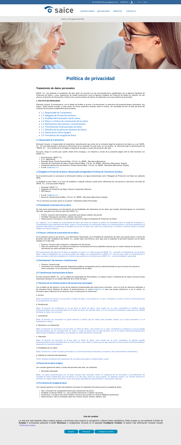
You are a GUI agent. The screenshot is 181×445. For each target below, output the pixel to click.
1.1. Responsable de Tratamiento (56, 112)
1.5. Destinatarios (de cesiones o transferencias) (63, 123)
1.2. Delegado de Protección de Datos (58, 115)
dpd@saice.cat (52, 167)
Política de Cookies (27, 425)
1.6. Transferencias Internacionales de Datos (61, 126)
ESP (139, 2)
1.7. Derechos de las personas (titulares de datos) (64, 129)
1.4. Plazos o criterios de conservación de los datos (64, 121)
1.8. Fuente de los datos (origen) (56, 132)
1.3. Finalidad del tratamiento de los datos (60, 118)
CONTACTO (124, 2)
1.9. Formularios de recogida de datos (58, 135)
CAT (145, 2)
